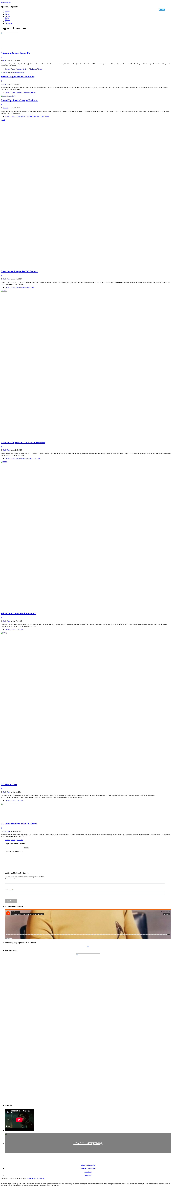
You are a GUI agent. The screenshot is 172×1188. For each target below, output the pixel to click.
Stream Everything (88, 1143)
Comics (7, 16)
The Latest (32, 69)
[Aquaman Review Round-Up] (9, 48)
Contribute (83, 1168)
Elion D (5, 60)
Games (7, 14)
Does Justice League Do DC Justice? (19, 271)
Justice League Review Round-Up (18, 76)
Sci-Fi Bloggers (6, 2)
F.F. (6, 21)
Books (7, 18)
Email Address (10, 879)
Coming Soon (21, 116)
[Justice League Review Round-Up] (12, 72)
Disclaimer (40, 1178)
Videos (39, 69)
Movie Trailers (31, 116)
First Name (9, 890)
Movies (7, 11)
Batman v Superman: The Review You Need (23, 442)
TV (6, 13)
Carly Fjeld (6, 279)
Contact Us (8, 23)
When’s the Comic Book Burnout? (18, 613)
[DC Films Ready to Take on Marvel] (9, 819)
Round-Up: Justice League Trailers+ (19, 100)
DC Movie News (9, 784)
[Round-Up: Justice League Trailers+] (8, 96)
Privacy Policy (31, 1178)
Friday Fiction (91, 1168)
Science (7, 20)
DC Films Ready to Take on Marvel (19, 823)
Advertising (88, 1172)
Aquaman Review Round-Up (15, 53)
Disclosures (88, 1175)
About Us (84, 1165)
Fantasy (13, 69)
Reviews (25, 69)
